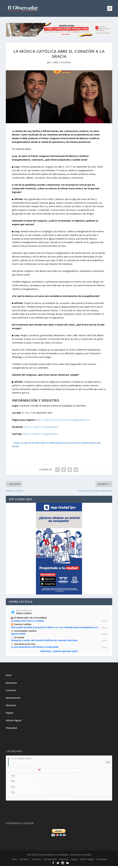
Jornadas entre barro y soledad (27, 620)
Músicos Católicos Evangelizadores (41, 426)
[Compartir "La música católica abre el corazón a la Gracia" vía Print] (76, 470)
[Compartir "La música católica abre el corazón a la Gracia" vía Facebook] (57, 470)
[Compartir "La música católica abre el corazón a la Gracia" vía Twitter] (64, 470)
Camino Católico (22, 624)
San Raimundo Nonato (22, 764)
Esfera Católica (24, 613)
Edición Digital (13, 720)
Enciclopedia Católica (25, 630)
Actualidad (66, 62)
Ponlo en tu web (65, 798)
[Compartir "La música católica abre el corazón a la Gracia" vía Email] (70, 470)
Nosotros (11, 705)
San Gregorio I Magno (27, 786)
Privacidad (11, 727)
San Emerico (22, 780)
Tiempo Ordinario (19, 761)
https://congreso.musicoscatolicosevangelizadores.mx (63, 419)
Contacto (11, 690)
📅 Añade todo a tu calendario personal (59, 769)
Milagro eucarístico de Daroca (32, 775)
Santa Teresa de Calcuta (28, 791)
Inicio (9, 675)
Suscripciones (13, 697)
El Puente (19, 637)
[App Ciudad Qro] (59, 549)
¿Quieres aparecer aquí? (65, 651)
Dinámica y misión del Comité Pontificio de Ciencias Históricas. (44, 640)
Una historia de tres (24, 644)
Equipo (9, 712)
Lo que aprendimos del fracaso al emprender (35, 646)
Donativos (11, 682)
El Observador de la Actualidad (30, 617)
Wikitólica (45, 651)
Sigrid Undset (18, 633)
